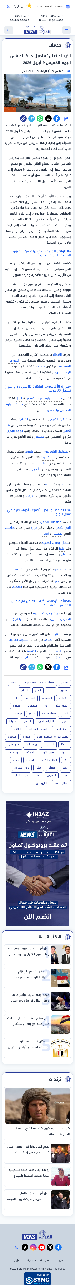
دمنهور (39, 437)
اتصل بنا (17, 1260)
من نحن (58, 1260)
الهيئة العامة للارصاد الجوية (39, 682)
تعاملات (10, 528)
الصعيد (50, 744)
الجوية (14, 682)
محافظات (32, 705)
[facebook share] (56, 118)
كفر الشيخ (13, 744)
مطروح (16, 705)
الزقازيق (30, 760)
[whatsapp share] (40, 118)
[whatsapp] (23, 118)
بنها (66, 760)
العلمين (43, 463)
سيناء (65, 484)
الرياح (28, 657)
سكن (38, 767)
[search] (8, 30)
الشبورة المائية (19, 640)
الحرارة (26, 736)
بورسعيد (17, 713)
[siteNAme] (37, 30)
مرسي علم (13, 752)
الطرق (64, 752)
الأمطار (57, 355)
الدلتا (50, 690)
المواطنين (18, 619)
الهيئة (56, 634)
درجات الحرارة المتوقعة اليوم (52, 736)
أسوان (65, 554)
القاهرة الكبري (49, 760)
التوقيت (17, 587)
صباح (65, 775)
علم (57, 581)
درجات (29, 496)
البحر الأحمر (63, 528)
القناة (48, 484)
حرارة (34, 528)
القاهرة (23, 419)
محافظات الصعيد (50, 522)
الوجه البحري (62, 372)
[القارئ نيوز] (37, 1235)
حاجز (62, 548)
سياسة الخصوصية (38, 1260)
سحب (41, 366)
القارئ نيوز (42, 783)
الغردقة (19, 569)
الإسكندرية (48, 457)
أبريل (19, 398)
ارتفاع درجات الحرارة (46, 613)
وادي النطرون (21, 767)
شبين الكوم (48, 752)
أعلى (35, 469)
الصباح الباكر (61, 705)
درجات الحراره (21, 775)
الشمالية (63, 698)
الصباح (24, 690)
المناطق (60, 657)
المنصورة (47, 698)
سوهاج (12, 736)
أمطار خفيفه (61, 783)
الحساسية (55, 651)
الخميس (57, 533)
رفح (46, 705)
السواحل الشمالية (57, 452)
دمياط (12, 721)
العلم (65, 767)
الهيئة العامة (49, 713)
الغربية (64, 721)
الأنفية (31, 651)
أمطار (38, 690)
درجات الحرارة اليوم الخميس (44, 398)
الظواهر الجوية (46, 721)
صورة (16, 760)
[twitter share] (48, 118)
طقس (29, 452)
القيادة (48, 640)
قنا (17, 698)
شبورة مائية (32, 744)
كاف (66, 713)
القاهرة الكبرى (59, 419)
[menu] (66, 30)
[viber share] (31, 118)
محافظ (64, 744)
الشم (37, 775)
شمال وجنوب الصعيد (55, 543)
